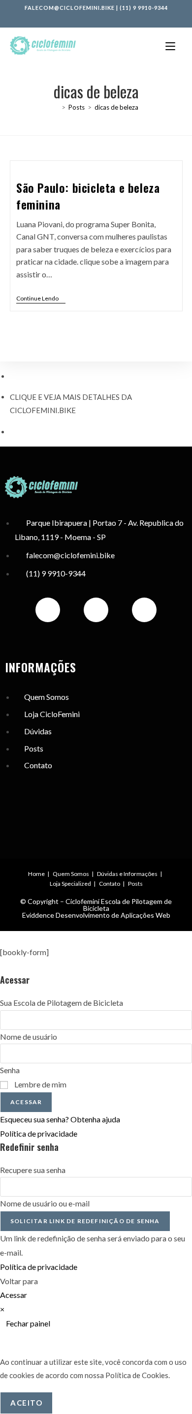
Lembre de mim (39, 1084)
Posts (135, 883)
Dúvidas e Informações (127, 873)
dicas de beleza (116, 107)
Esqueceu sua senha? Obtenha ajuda (60, 1119)
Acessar (26, 1102)
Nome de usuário (28, 1036)
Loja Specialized (70, 883)
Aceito (26, 1402)
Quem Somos (71, 873)
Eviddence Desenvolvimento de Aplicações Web (96, 915)
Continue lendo (40, 298)
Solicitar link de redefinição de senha (85, 1221)
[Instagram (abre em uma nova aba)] (97, 17)
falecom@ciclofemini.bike (70, 7)
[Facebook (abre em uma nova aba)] (86, 17)
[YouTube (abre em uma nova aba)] (107, 17)
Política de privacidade (38, 1133)
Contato (109, 883)
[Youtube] (144, 610)
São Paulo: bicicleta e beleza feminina (88, 196)
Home (36, 873)
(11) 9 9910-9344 (144, 7)
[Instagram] (47, 610)
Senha (10, 1070)
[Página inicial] (56, 107)
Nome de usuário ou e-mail (45, 1203)
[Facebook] (96, 610)
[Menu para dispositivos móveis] (170, 45)
